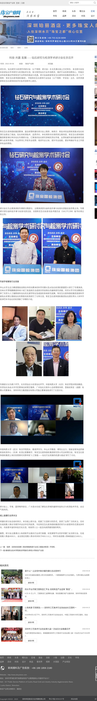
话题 (62, 658)
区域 (93, 11)
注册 (22, 3)
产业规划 (66, 662)
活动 (74, 16)
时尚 (83, 16)
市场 (55, 16)
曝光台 (82, 11)
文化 (70, 658)
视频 (48, 662)
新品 (31, 662)
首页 (55, 11)
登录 (17, 3)
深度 (48, 658)
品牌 (64, 16)
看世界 (39, 662)
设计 (93, 16)
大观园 (56, 662)
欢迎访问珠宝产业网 (7, 3)
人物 (55, 658)
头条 (74, 11)
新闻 (64, 11)
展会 (40, 658)
